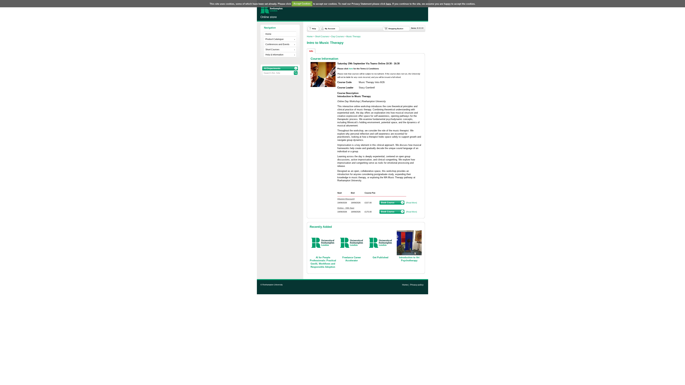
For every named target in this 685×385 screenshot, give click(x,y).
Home (268, 34)
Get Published (380, 257)
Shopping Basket (395, 29)
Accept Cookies (302, 3)
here (388, 3)
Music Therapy (353, 36)
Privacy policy (416, 285)
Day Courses (337, 36)
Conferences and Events (277, 44)
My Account (330, 29)
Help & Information (274, 55)
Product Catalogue (274, 39)
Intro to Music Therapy (325, 43)
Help (314, 29)
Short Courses (272, 49)
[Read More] (411, 203)
